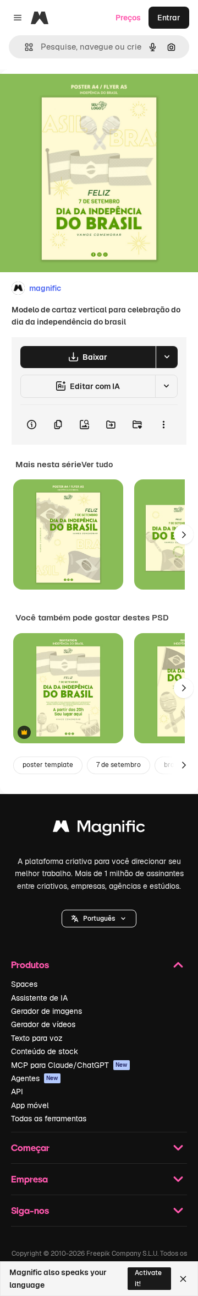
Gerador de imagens (46, 1011)
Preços (128, 18)
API (17, 1092)
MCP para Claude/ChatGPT (69, 1065)
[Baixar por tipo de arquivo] (167, 357)
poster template (48, 764)
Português (99, 918)
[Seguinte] (184, 534)
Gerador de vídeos (43, 1024)
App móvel (30, 1105)
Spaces (24, 984)
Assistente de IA (39, 998)
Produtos (30, 964)
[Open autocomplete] (24, 47)
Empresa (29, 1179)
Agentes (34, 1078)
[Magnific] (99, 829)
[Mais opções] (163, 425)
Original (70, 94)
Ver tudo (97, 464)
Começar (30, 1147)
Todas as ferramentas (48, 1119)
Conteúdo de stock (44, 1051)
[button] (99, 918)
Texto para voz (37, 1038)
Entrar (168, 18)
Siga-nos (30, 1210)
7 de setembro (118, 764)
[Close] (183, 1279)
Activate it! (148, 1278)
